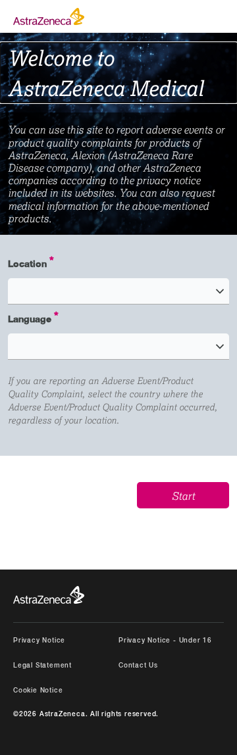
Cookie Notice (38, 691)
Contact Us (138, 666)
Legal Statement (42, 666)
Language (29, 318)
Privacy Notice (39, 641)
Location (27, 263)
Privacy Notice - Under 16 (165, 641)
